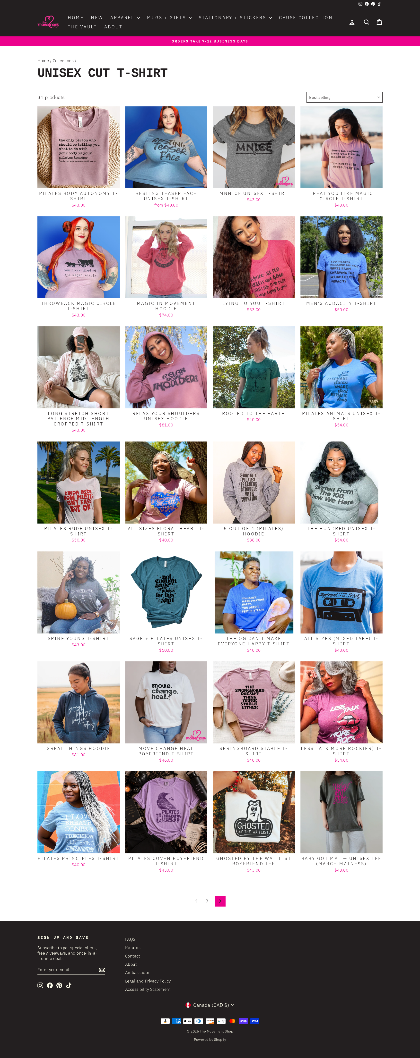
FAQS (130, 939)
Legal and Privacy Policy (148, 981)
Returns (133, 947)
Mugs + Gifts (167, 17)
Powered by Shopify (210, 1039)
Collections (63, 60)
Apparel (123, 17)
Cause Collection (306, 17)
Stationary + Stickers (233, 17)
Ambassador (137, 972)
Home (76, 17)
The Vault (82, 27)
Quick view (78, 182)
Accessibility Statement (148, 989)
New (97, 17)
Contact (132, 956)
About (113, 27)
